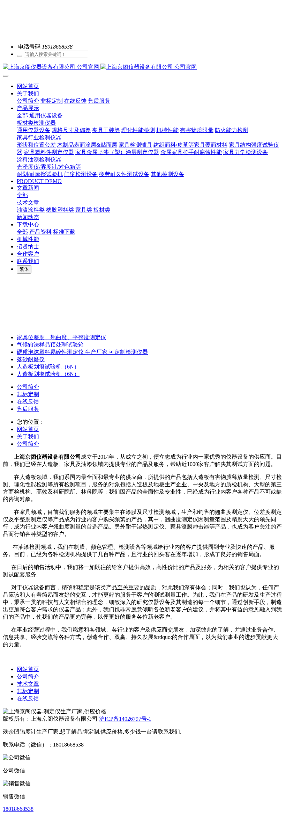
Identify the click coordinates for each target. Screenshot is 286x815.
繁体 (24, 269)
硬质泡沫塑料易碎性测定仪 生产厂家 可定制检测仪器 (82, 352)
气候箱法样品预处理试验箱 (50, 345)
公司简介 (28, 387)
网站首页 (28, 86)
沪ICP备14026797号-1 (125, 719)
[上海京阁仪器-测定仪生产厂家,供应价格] (143, 67)
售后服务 (28, 409)
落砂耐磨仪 (31, 359)
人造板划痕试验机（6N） (48, 367)
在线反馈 (28, 402)
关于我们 (28, 436)
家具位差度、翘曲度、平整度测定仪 (61, 337)
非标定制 (28, 394)
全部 (22, 115)
